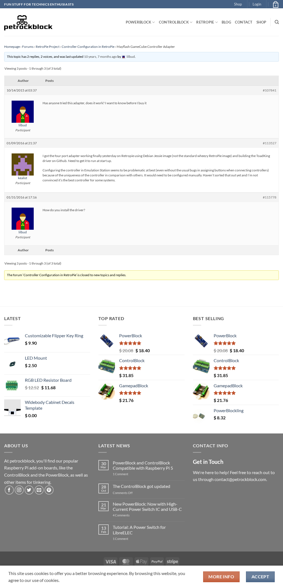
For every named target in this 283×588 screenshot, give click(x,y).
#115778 (269, 197)
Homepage (12, 47)
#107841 (269, 90)
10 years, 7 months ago (100, 56)
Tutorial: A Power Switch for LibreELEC (139, 529)
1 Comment (129, 474)
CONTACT (244, 22)
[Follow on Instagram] (19, 490)
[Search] (277, 22)
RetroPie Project (47, 47)
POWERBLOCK (138, 22)
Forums (27, 47)
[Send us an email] (39, 490)
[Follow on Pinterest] (49, 490)
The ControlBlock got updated (141, 486)
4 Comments (129, 515)
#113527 (269, 143)
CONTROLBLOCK (174, 22)
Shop (238, 4)
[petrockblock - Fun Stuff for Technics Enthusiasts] (28, 22)
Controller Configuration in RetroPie (88, 47)
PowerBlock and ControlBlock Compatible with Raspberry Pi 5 (143, 465)
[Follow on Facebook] (9, 490)
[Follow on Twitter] (29, 490)
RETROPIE (205, 22)
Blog (226, 22)
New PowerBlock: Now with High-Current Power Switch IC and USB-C (147, 506)
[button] (257, 4)
